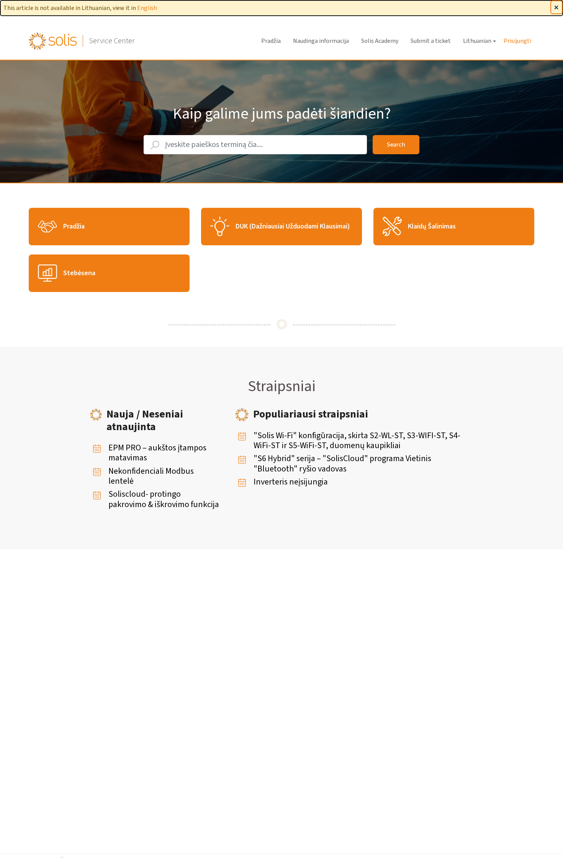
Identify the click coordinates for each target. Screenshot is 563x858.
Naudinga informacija (321, 41)
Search (396, 145)
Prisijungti (517, 41)
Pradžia (271, 41)
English (147, 8)
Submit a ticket (431, 41)
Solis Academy (379, 41)
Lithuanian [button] (477, 41)
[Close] (556, 7)
